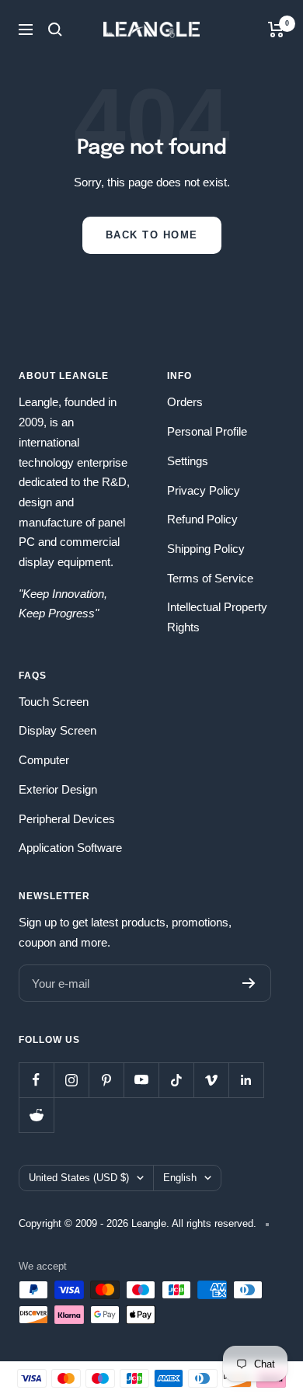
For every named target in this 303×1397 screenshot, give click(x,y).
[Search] (55, 29)
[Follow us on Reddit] (36, 1114)
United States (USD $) (79, 1177)
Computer (44, 759)
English (180, 1177)
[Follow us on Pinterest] (106, 1079)
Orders (185, 401)
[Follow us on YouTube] (141, 1079)
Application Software (70, 847)
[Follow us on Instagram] (71, 1079)
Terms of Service (210, 578)
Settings (187, 460)
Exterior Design (58, 789)
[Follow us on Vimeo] (210, 1079)
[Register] (249, 983)
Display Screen (57, 730)
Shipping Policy (206, 548)
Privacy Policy (203, 490)
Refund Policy (202, 519)
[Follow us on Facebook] (36, 1079)
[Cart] (276, 29)
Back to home (152, 235)
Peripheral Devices (67, 818)
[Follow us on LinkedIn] (245, 1079)
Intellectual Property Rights (217, 617)
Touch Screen (54, 701)
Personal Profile (207, 431)
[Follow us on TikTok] (175, 1079)
